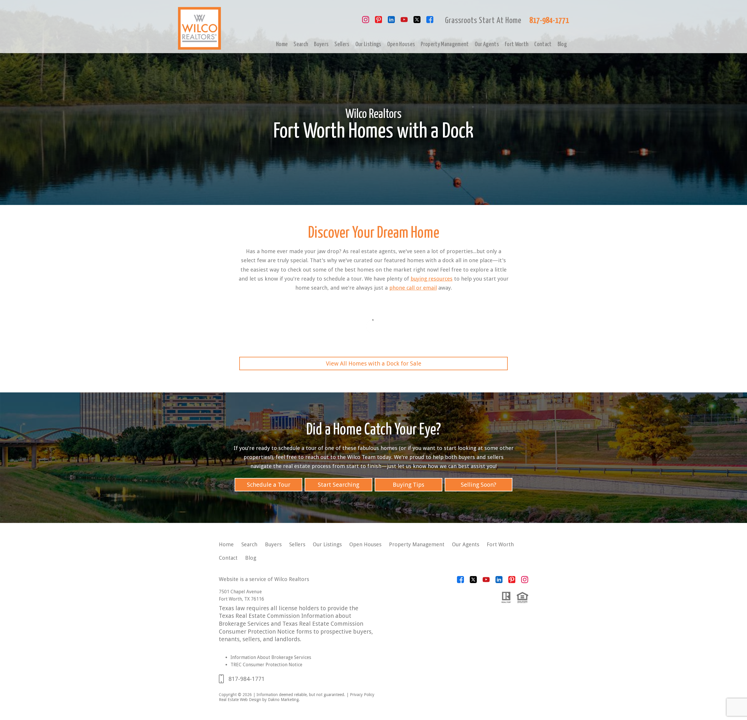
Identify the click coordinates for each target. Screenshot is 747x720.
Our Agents (487, 44)
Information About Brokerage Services (271, 657)
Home (282, 44)
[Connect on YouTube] (404, 21)
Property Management (445, 44)
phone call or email (413, 288)
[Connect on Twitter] (416, 21)
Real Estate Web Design (240, 699)
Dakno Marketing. (284, 699)
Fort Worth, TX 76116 (241, 599)
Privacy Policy (362, 694)
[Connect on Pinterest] (378, 21)
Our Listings (368, 44)
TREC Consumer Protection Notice (266, 664)
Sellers (341, 44)
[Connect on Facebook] (429, 21)
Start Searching (338, 484)
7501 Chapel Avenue (240, 591)
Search (301, 44)
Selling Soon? (478, 484)
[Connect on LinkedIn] (391, 21)
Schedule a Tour (268, 484)
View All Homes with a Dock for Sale (373, 363)
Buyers (321, 44)
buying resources (432, 279)
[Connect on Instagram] (365, 21)
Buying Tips (408, 484)
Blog (562, 44)
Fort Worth (516, 44)
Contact (542, 44)
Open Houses (401, 44)
